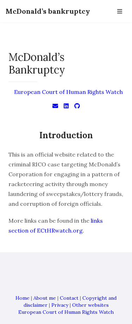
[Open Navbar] (119, 11)
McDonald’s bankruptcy (48, 11)
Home (22, 298)
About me (44, 298)
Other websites (90, 305)
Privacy (59, 305)
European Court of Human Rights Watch (68, 91)
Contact (69, 298)
